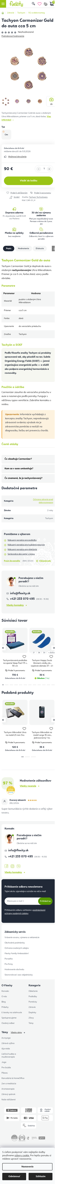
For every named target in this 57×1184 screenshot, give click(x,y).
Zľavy (31, 1018)
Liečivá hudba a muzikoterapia (9, 1055)
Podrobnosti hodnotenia (13, 36)
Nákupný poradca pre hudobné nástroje (26, 545)
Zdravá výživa (8, 1043)
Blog (4, 1002)
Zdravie (32, 1007)
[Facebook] (6, 866)
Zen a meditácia (9, 1084)
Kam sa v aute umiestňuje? (19, 468)
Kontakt (5, 991)
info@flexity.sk (20, 593)
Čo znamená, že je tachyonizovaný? (23, 478)
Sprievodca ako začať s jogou (21, 554)
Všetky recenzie (28, 786)
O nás (4, 996)
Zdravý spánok (8, 1094)
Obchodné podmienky (15, 943)
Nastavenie (27, 1167)
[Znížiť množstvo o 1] (38, 169)
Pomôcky (33, 1002)
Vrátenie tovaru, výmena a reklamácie (22, 937)
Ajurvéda (6, 1049)
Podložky (33, 996)
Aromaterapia (8, 1089)
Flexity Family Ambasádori (17, 953)
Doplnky (32, 1012)
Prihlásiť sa (45, 901)
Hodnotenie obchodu (14, 969)
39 (44, 653)
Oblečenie (33, 991)
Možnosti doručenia (17, 157)
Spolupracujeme (9, 1018)
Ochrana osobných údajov (17, 948)
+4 (51, 104)
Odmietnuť (14, 1176)
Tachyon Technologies (38, 197)
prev (3, 647)
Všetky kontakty (15, 605)
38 (39, 653)
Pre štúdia (6, 1068)
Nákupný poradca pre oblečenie (22, 549)
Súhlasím (40, 1176)
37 (34, 653)
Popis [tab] (8, 248)
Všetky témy (16, 1032)
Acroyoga (6, 1038)
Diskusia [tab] (40, 248)
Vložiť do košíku (28, 181)
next (53, 647)
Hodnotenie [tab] (23, 248)
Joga (4, 1062)
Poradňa (9, 959)
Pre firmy (9, 964)
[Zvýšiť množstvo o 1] (49, 169)
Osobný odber (8, 1023)
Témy (31, 1023)
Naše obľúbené (9, 1100)
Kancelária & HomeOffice (13, 1078)
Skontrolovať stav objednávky (19, 975)
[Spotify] (18, 866)
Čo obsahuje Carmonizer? (18, 459)
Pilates (5, 1073)
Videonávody (45, 561)
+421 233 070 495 (22, 598)
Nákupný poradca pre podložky (22, 540)
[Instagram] (12, 866)
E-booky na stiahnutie (12, 1012)
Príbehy (5, 1007)
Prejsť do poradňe (12, 561)
